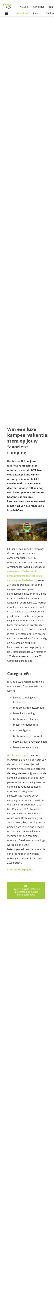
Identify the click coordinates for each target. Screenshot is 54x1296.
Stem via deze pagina (19, 869)
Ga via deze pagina (17, 755)
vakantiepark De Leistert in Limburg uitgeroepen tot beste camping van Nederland (24, 576)
